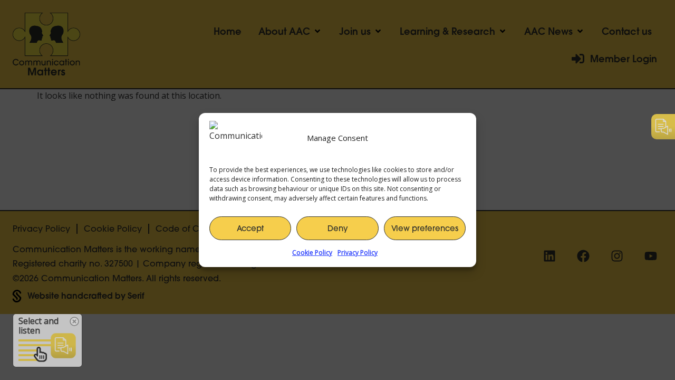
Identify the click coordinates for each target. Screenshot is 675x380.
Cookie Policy (312, 252)
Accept (250, 228)
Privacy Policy (358, 252)
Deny (337, 228)
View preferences (424, 228)
